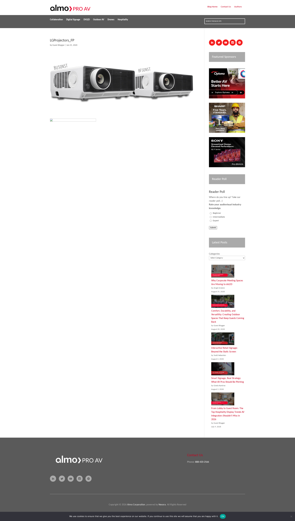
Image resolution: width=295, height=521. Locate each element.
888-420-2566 (202, 462)
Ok (222, 516)
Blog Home (212, 7)
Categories (214, 254)
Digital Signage (73, 20)
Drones (111, 20)
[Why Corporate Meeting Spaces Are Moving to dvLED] (222, 272)
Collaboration (56, 20)
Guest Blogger (58, 45)
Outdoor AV (98, 20)
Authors (238, 7)
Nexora (162, 504)
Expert (216, 221)
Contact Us (226, 7)
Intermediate (219, 217)
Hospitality (123, 20)
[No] (291, 516)
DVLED (87, 20)
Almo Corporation (136, 504)
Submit (213, 228)
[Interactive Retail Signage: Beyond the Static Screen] (222, 339)
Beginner (217, 213)
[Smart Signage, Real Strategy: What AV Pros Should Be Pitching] (222, 369)
